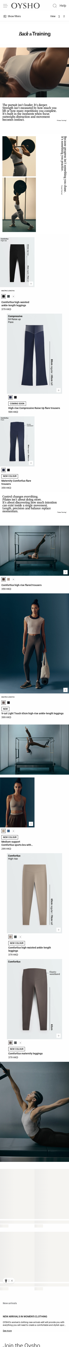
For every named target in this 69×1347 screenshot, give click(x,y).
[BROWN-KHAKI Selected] (3, 703)
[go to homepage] (25, 5)
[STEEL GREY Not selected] (8, 296)
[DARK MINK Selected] (3, 831)
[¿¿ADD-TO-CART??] (30, 283)
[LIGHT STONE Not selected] (8, 579)
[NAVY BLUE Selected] (10, 397)
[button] (11, 1280)
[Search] (55, 6)
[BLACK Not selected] (15, 397)
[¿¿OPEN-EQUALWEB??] (9, 1280)
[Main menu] (5, 5)
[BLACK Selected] (3, 296)
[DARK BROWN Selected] (3, 579)
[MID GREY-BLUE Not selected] (8, 831)
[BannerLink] (34, 750)
